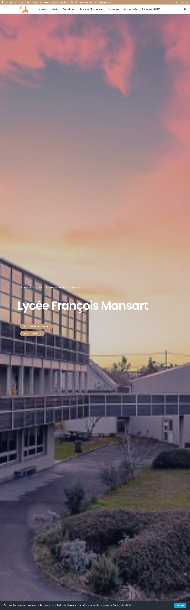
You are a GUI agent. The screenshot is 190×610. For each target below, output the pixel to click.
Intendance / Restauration (91, 9)
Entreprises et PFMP (151, 9)
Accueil (42, 9)
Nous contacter (32, 333)
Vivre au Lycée (130, 9)
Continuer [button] (180, 605)
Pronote (169, 2)
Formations (68, 9)
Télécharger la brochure (36, 326)
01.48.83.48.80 (83, 2)
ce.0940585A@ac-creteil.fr (103, 2)
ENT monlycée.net (181, 2)
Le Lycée (54, 9)
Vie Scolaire (113, 9)
